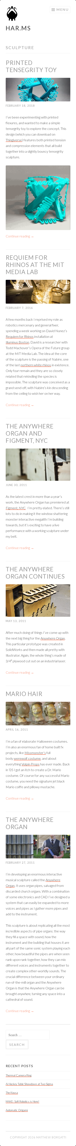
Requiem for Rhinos (20, 336)
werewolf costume (27, 758)
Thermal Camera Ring (18, 1075)
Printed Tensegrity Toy (31, 66)
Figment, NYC (16, 508)
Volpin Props (30, 764)
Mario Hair (24, 693)
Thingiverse (14, 140)
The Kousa (12, 1092)
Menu (62, 9)
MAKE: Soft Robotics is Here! (22, 1101)
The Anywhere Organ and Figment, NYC (30, 433)
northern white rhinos (35, 365)
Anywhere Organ (53, 638)
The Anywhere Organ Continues (35, 573)
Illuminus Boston (17, 342)
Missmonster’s (35, 753)
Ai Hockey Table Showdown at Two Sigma (29, 1084)
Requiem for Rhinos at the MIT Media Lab (35, 264)
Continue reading (20, 236)
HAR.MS (18, 28)
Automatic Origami (17, 1110)
